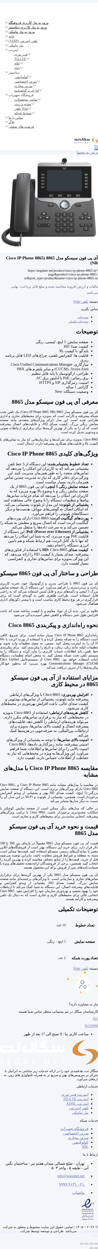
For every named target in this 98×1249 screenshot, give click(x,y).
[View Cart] (95, 146)
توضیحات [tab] (83, 317)
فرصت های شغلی (21, 126)
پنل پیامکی (16, 45)
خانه (12, 36)
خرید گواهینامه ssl (26, 90)
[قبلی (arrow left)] (96, 1248)
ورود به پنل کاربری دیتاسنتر (28, 27)
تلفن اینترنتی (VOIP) (23, 41)
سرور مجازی (23, 86)
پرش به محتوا (87, 152)
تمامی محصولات (25, 99)
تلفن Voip (21, 108)
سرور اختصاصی (25, 81)
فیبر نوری (21, 54)
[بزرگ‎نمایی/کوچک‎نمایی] (96, 1243)
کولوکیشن (21, 77)
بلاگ (12, 122)
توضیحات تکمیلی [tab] (78, 321)
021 (95, 1019)
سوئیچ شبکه (22, 113)
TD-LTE (20, 59)
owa (17, 68)
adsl (17, 63)
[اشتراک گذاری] (86, 1243)
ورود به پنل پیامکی (22, 32)
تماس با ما (16, 117)
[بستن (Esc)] (82, 1243)
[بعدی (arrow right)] (91, 1248)
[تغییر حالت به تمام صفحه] (91, 1243)
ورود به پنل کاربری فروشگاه (29, 23)
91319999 (91, 1026)
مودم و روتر (22, 104)
